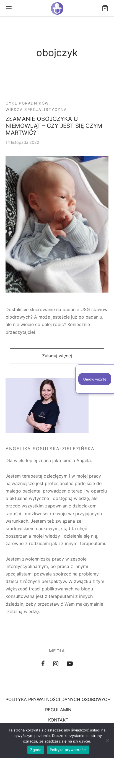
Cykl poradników (27, 103)
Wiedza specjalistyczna (36, 110)
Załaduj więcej (57, 355)
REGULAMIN (58, 709)
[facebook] (43, 664)
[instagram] (55, 664)
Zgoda (35, 749)
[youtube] (70, 664)
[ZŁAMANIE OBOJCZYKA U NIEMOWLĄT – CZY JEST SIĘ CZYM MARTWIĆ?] (57, 224)
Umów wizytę (94, 379)
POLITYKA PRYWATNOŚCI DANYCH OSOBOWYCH (58, 699)
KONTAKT (58, 720)
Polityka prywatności (68, 749)
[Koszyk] (105, 8)
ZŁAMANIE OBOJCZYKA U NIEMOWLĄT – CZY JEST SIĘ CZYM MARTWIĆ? (54, 126)
